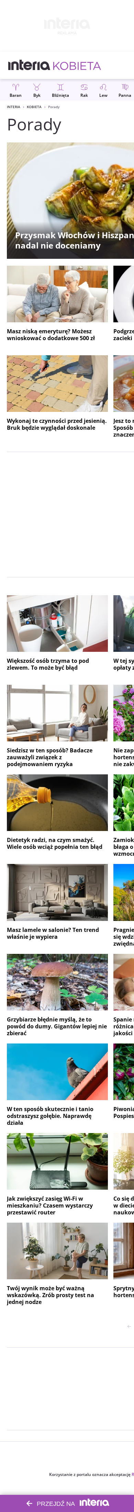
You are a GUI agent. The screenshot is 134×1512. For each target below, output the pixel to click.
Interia (13, 106)
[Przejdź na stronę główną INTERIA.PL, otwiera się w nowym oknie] (29, 65)
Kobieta (34, 106)
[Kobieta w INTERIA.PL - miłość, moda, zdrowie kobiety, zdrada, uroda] (77, 65)
